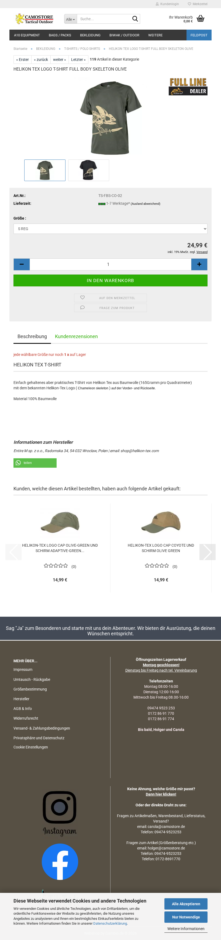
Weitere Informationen (186, 929)
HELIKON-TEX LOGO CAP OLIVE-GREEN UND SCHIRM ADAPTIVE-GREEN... (60, 548)
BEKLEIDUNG (90, 35)
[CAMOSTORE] (34, 19)
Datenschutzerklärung (110, 923)
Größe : (19, 218)
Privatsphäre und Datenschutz (38, 738)
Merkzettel (199, 4)
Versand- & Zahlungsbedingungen (41, 728)
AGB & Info (22, 708)
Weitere (155, 35)
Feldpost (199, 35)
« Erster (22, 59)
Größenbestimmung (30, 689)
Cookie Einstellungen (30, 747)
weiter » (59, 59)
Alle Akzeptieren (186, 904)
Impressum (22, 669)
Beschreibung (32, 336)
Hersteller (21, 699)
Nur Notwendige (186, 917)
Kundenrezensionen (76, 336)
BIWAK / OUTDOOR (124, 35)
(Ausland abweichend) (145, 204)
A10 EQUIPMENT (27, 35)
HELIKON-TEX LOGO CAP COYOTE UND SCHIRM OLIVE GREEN (161, 548)
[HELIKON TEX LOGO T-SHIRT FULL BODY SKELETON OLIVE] (110, 117)
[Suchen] (135, 19)
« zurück (41, 59)
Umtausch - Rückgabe (31, 679)
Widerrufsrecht (25, 718)
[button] (21, 264)
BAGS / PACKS (60, 35)
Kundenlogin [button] (169, 4)
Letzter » (78, 59)
